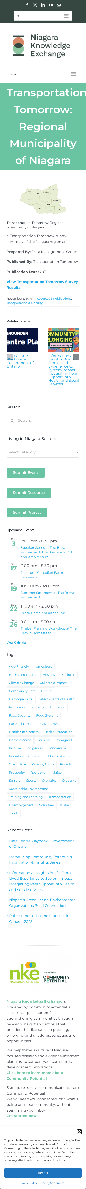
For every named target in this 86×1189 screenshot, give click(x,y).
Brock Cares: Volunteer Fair (43, 613)
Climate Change (21, 683)
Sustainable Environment (28, 789)
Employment (41, 707)
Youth (13, 813)
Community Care (22, 691)
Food (61, 707)
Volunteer (46, 805)
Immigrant (64, 740)
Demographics (20, 699)
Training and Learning (26, 797)
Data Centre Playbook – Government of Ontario (20, 361)
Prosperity (17, 772)
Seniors (15, 781)
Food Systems (47, 715)
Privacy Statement (52, 1183)
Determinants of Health (56, 699)
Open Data (17, 764)
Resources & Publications (53, 298)
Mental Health (59, 756)
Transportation (60, 797)
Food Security (19, 715)
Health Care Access (24, 732)
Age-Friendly (19, 666)
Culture (47, 691)
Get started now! (22, 1116)
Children (68, 675)
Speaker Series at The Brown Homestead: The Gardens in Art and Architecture (46, 552)
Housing (43, 740)
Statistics (49, 781)
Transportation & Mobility (25, 303)
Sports (31, 781)
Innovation (57, 748)
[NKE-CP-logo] (40, 955)
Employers (17, 707)
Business (49, 675)
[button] (79, 1132)
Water (64, 805)
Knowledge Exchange (25, 756)
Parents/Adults (43, 764)
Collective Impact (53, 683)
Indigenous (35, 748)
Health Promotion (58, 732)
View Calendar (17, 642)
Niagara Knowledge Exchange (34, 1001)
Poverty (66, 764)
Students (69, 781)
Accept (43, 1173)
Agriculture (43, 666)
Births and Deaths (23, 675)
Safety (58, 772)
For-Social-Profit (22, 724)
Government (50, 724)
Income (15, 748)
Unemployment (21, 805)
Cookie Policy (28, 1183)
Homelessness (20, 740)
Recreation (39, 772)
